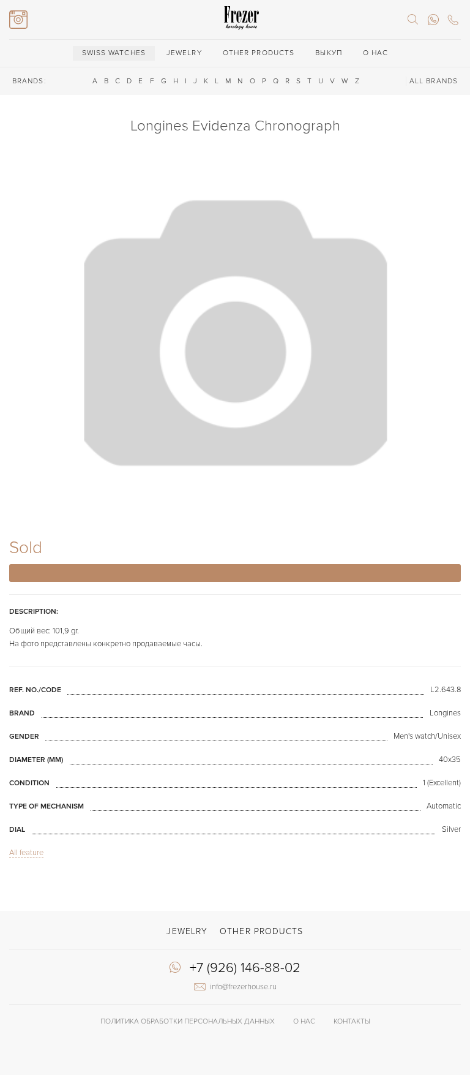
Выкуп (328, 53)
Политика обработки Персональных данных (187, 1021)
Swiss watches (114, 53)
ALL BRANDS (433, 81)
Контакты (352, 1021)
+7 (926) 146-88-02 (245, 968)
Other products (258, 53)
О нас (376, 53)
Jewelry (184, 53)
